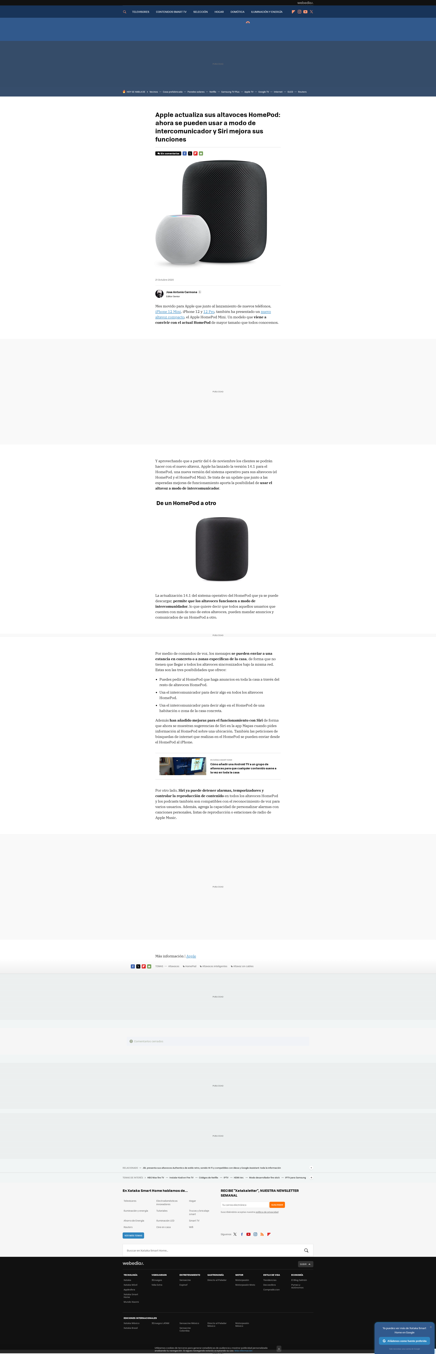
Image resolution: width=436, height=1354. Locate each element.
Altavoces (173, 966)
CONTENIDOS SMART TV (171, 12)
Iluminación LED (165, 1220)
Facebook (185, 153)
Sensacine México (189, 1323)
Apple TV (248, 91)
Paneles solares (196, 91)
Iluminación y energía (136, 1210)
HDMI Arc (239, 1177)
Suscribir (277, 1204)
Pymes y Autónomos (297, 1286)
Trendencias (269, 1280)
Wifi (191, 1227)
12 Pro (208, 311)
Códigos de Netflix (209, 1177)
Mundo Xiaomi (131, 1301)
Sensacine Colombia (185, 1329)
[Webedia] (305, 3)
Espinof (183, 1284)
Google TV (263, 91)
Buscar (306, 1250)
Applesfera (129, 1289)
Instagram (299, 12)
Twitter (311, 12)
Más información (243, 1350)
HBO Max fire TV (156, 1177)
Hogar (192, 1200)
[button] (183, 292)
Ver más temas (133, 1235)
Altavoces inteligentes (214, 966)
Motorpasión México (242, 1324)
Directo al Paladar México (217, 1324)
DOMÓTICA (237, 12)
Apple (191, 956)
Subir (303, 1264)
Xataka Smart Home (131, 1296)
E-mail (201, 153)
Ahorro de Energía (134, 1220)
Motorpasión (242, 1280)
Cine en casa (163, 1227)
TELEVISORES (140, 12)
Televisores (130, 1200)
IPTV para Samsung (295, 1177)
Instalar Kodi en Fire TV (181, 1177)
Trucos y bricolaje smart (199, 1212)
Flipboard (293, 12)
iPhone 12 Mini (168, 311)
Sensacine (185, 1280)
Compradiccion (271, 1289)
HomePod (190, 966)
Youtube (305, 12)
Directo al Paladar (217, 1280)
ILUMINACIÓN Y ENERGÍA (266, 12)
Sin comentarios (170, 153)
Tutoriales (162, 1210)
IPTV (226, 1177)
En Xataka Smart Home (221, 760)
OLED (290, 91)
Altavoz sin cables (243, 966)
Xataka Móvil (130, 1284)
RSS (262, 1233)
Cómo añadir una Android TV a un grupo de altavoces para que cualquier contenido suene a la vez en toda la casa (243, 768)
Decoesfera (269, 1284)
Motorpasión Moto (245, 1284)
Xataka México (131, 1323)
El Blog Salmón (299, 1280)
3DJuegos (157, 1280)
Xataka (127, 1280)
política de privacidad (267, 1212)
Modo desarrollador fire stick (264, 1177)
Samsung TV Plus (230, 91)
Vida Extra (157, 1284)
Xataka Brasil (131, 1327)
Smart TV (194, 1220)
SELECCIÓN (200, 12)
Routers (302, 91)
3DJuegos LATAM (160, 1323)
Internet (278, 91)
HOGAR (219, 12)
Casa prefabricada (173, 91)
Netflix (212, 91)
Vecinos (154, 91)
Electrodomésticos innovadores (167, 1202)
